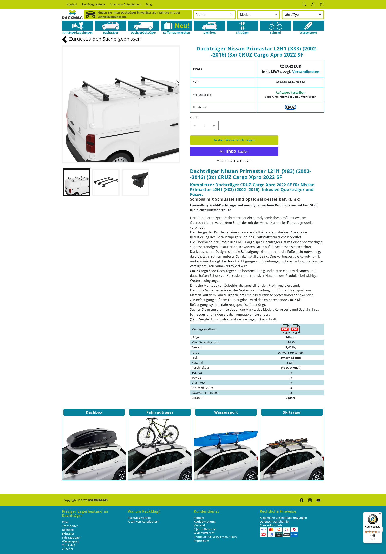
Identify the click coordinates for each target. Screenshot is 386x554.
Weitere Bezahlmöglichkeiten (234, 161)
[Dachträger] (110, 26)
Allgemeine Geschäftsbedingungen (283, 518)
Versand (199, 525)
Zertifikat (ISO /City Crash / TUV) (215, 537)
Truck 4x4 (68, 545)
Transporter (70, 526)
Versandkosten (305, 71)
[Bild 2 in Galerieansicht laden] (106, 182)
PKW (65, 522)
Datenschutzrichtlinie (274, 521)
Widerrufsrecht (204, 533)
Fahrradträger (159, 412)
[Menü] (379, 514)
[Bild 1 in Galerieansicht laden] (76, 182)
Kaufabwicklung (205, 521)
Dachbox (94, 412)
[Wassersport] (308, 26)
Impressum (201, 541)
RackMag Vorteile (139, 518)
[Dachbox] (209, 26)
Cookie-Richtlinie (271, 525)
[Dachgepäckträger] (143, 26)
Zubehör (67, 549)
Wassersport (226, 412)
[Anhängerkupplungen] (77, 26)
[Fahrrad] (275, 26)
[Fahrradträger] (160, 448)
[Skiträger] (242, 26)
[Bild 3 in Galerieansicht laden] (135, 182)
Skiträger (292, 412)
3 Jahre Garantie (205, 529)
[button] (304, 4)
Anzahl (194, 117)
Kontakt (199, 518)
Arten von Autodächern (143, 521)
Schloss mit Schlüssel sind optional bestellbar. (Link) (245, 199)
